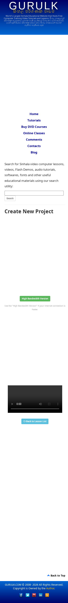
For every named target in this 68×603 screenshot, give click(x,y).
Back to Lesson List (36, 421)
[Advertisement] (34, 71)
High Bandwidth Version (35, 298)
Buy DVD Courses (34, 127)
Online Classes (34, 133)
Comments (34, 139)
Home (34, 114)
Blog (34, 152)
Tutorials (34, 120)
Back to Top (57, 575)
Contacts (34, 146)
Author (50, 588)
